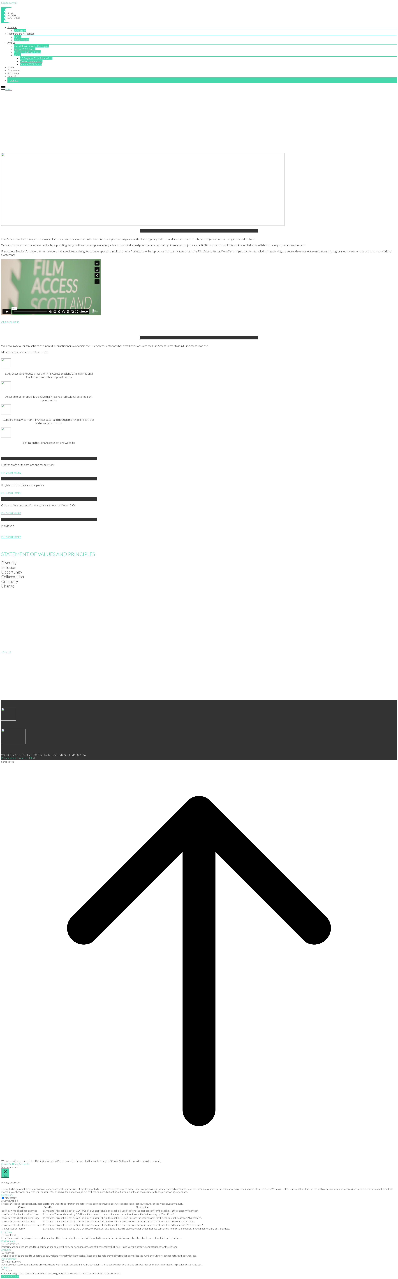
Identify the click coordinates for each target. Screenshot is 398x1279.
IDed (32, 757)
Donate (14, 80)
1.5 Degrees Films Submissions (36, 58)
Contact (11, 75)
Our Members (21, 39)
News (10, 67)
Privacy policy (8, 757)
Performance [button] (8, 1240)
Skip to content (9, 2)
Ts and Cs (22, 757)
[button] (99, 562)
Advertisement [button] (9, 1258)
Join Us (17, 36)
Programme (13, 69)
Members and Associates (20, 33)
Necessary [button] (7, 1194)
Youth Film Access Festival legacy (31, 46)
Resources (13, 72)
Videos (17, 54)
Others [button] (5, 1267)
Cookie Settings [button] (9, 1163)
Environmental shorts (31, 61)
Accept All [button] (24, 1163)
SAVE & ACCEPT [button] (10, 1276)
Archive (11, 42)
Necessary (10, 1197)
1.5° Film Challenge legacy (27, 51)
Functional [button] (6, 1231)
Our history (20, 30)
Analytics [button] (6, 1249)
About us (12, 27)
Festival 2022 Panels (24, 48)
